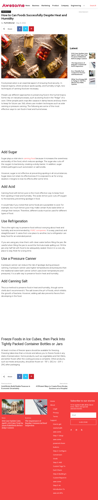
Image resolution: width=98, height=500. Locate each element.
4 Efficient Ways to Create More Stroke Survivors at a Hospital (51, 387)
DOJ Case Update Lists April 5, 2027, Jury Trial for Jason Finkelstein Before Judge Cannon (79, 55)
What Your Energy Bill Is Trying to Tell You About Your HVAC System (79, 81)
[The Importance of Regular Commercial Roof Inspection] (92, 65)
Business (28, 418)
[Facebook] (19, 28)
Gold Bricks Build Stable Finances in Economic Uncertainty (15, 387)
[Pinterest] (31, 28)
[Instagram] (76, 430)
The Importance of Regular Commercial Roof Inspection (78, 64)
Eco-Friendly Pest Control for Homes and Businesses (78, 72)
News (3, 418)
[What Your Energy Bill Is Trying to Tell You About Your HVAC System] (92, 81)
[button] (93, 5)
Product (6, 12)
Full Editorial (9, 23)
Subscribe (83, 422)
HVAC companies (38, 230)
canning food (29, 158)
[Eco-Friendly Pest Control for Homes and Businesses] (92, 73)
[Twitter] (25, 28)
